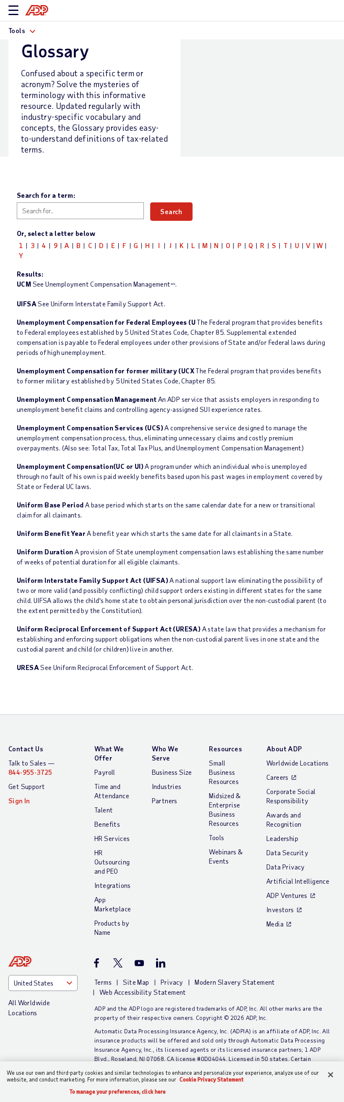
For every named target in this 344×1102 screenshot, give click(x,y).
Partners (164, 801)
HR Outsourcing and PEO (112, 861)
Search (171, 211)
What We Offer (109, 753)
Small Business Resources (224, 772)
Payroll (104, 772)
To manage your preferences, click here (118, 1092)
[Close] (330, 1075)
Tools (216, 837)
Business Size (172, 772)
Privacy (172, 982)
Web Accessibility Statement (142, 992)
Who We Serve (165, 753)
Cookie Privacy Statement (212, 1079)
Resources (225, 749)
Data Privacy (285, 867)
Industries (167, 786)
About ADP (284, 749)
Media (275, 924)
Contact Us (25, 749)
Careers (277, 777)
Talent (103, 810)
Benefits (107, 824)
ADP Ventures (287, 895)
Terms (103, 982)
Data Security (287, 852)
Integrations (112, 885)
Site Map (136, 982)
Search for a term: (46, 195)
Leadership (282, 838)
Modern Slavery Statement (235, 982)
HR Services (112, 838)
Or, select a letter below (56, 233)
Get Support (26, 786)
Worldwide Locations (297, 763)
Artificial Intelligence (297, 881)
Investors (280, 909)
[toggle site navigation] (13, 10)
